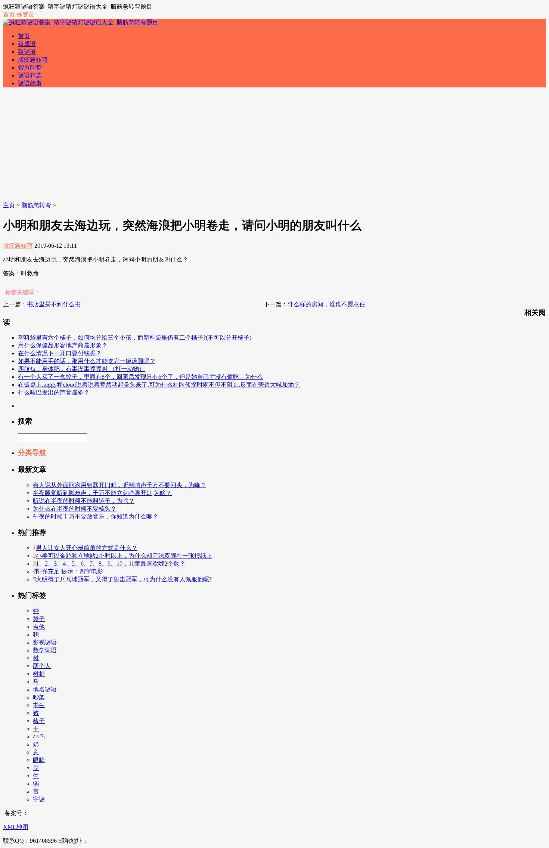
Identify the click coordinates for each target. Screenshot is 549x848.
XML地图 (15, 827)
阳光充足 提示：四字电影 (69, 571)
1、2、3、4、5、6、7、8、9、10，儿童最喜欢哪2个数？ (110, 563)
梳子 (39, 721)
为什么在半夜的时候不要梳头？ (75, 508)
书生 (39, 705)
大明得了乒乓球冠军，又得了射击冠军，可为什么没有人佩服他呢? (124, 579)
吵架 (39, 697)
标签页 (25, 14)
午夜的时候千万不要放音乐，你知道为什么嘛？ (95, 516)
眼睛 (39, 760)
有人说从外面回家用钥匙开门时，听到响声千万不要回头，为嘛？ (119, 485)
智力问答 (30, 67)
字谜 (39, 799)
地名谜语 (45, 689)
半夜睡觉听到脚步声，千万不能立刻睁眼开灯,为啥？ (102, 493)
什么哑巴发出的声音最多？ (54, 392)
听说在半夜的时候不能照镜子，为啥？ (83, 501)
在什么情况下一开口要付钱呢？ (60, 353)
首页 (9, 14)
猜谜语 (27, 52)
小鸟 (39, 736)
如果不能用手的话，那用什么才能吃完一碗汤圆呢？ (86, 361)
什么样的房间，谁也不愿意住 (326, 304)
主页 (9, 205)
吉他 (39, 626)
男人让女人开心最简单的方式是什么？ (86, 548)
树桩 (39, 674)
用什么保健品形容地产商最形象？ (63, 345)
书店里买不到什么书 (54, 304)
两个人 (42, 666)
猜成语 (27, 44)
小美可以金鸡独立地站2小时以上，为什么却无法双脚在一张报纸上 (124, 556)
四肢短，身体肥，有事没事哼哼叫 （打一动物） (81, 369)
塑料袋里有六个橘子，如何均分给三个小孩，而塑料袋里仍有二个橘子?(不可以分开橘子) (134, 337)
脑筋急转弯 (33, 59)
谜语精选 (30, 75)
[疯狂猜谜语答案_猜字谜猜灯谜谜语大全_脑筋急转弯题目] (80, 22)
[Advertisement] (274, 145)
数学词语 (45, 650)
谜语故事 (30, 83)
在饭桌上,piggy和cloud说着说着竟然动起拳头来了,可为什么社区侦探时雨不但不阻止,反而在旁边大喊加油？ (159, 384)
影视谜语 (45, 642)
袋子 (39, 619)
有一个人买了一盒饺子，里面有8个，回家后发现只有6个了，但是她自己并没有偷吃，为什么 (140, 377)
